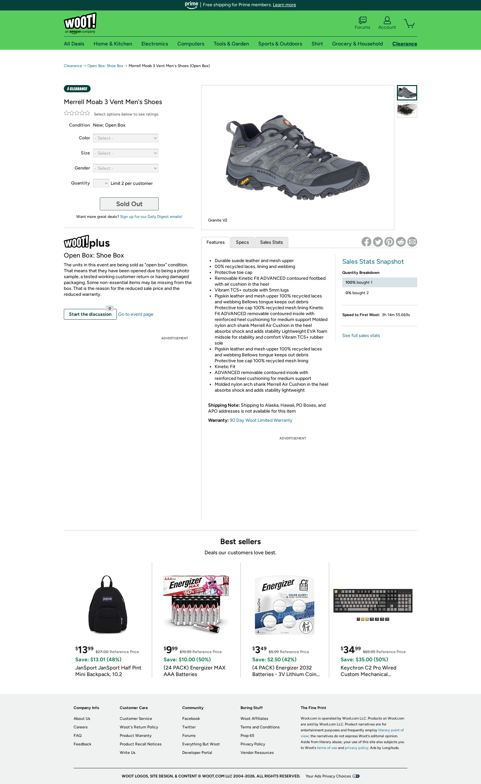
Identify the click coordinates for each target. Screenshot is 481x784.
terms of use (327, 748)
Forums (362, 27)
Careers (81, 727)
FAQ (77, 735)
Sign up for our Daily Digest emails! (151, 216)
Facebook (191, 718)
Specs (242, 242)
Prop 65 (247, 735)
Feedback (82, 744)
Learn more (284, 5)
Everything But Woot (201, 744)
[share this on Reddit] (401, 242)
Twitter (189, 727)
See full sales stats (361, 335)
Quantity (80, 183)
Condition (79, 125)
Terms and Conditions (260, 727)
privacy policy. (357, 748)
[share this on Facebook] (366, 242)
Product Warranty (135, 735)
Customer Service (136, 718)
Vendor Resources (257, 752)
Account (387, 27)
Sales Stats (271, 242)
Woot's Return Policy (139, 727)
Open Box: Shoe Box (105, 65)
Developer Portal (197, 752)
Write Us (127, 752)
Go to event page (135, 314)
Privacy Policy (252, 744)
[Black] (407, 109)
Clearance (73, 65)
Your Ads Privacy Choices (328, 776)
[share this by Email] (412, 242)
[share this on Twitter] (378, 242)
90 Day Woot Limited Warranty (261, 420)
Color (84, 138)
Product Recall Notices (141, 744)
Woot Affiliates (254, 718)
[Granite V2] (407, 92)
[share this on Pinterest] (389, 242)
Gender (82, 168)
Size (85, 153)
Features (215, 242)
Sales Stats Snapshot (373, 261)
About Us (82, 718)
